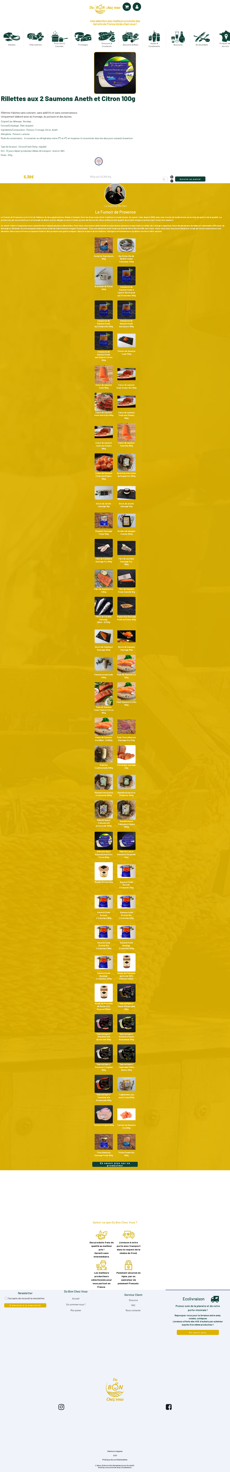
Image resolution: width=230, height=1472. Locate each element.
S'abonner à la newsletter (25, 1305)
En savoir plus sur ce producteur (115, 1164)
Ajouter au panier (190, 179)
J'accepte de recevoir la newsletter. (26, 1298)
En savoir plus (198, 1332)
